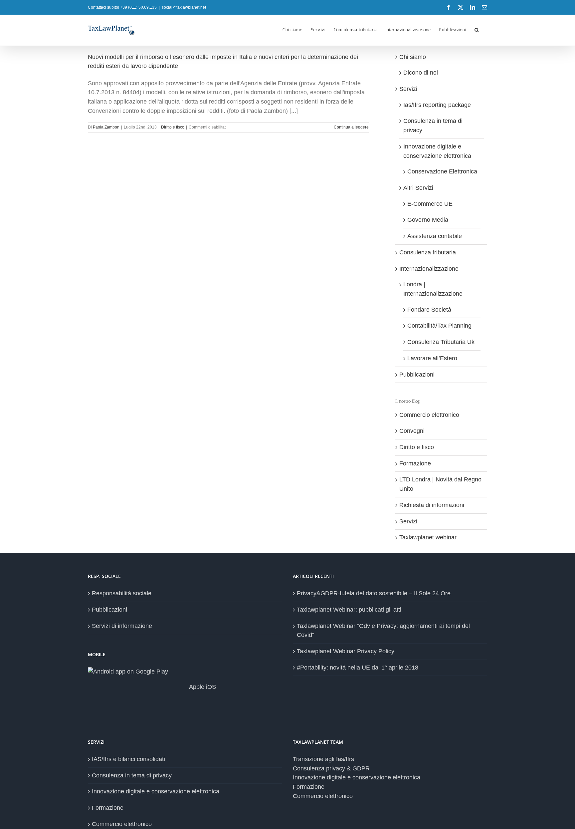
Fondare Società (429, 309)
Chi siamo (412, 57)
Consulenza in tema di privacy (132, 775)
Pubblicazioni (417, 374)
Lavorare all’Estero (432, 358)
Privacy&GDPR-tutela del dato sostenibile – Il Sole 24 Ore (374, 593)
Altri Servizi (418, 187)
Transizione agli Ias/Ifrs (323, 759)
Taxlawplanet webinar (428, 537)
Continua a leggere (351, 127)
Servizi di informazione (122, 626)
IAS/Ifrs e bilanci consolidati (128, 759)
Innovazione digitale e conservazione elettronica (155, 791)
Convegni (412, 430)
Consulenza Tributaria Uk (441, 342)
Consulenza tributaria (427, 252)
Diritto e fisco (172, 127)
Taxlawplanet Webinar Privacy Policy (345, 651)
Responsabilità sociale (121, 593)
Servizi (408, 89)
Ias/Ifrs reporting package (437, 105)
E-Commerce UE (430, 203)
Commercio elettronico (429, 415)
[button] (477, 29)
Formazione (415, 463)
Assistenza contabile (434, 236)
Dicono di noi (420, 72)
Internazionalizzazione (429, 268)
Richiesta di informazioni (431, 505)
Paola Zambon (106, 127)
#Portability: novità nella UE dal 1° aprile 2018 (357, 667)
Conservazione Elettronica (442, 171)
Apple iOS (202, 687)
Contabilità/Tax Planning (439, 325)
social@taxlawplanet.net (184, 7)
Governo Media (427, 219)
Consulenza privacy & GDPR (331, 768)
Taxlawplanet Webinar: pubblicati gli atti (349, 609)
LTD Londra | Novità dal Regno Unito (440, 484)
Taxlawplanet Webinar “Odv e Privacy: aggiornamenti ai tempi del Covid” (383, 631)
